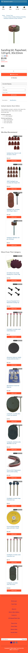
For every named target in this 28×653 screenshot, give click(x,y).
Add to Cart (14, 74)
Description (4, 100)
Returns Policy (14, 629)
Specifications (13, 100)
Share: (3, 55)
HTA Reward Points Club (14, 618)
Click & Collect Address (14, 612)
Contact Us (14, 615)
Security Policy (14, 632)
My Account (14, 601)
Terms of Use (14, 623)
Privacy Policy (14, 626)
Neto (19, 650)
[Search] (2, 1)
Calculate (14, 95)
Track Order (14, 604)
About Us (14, 609)
